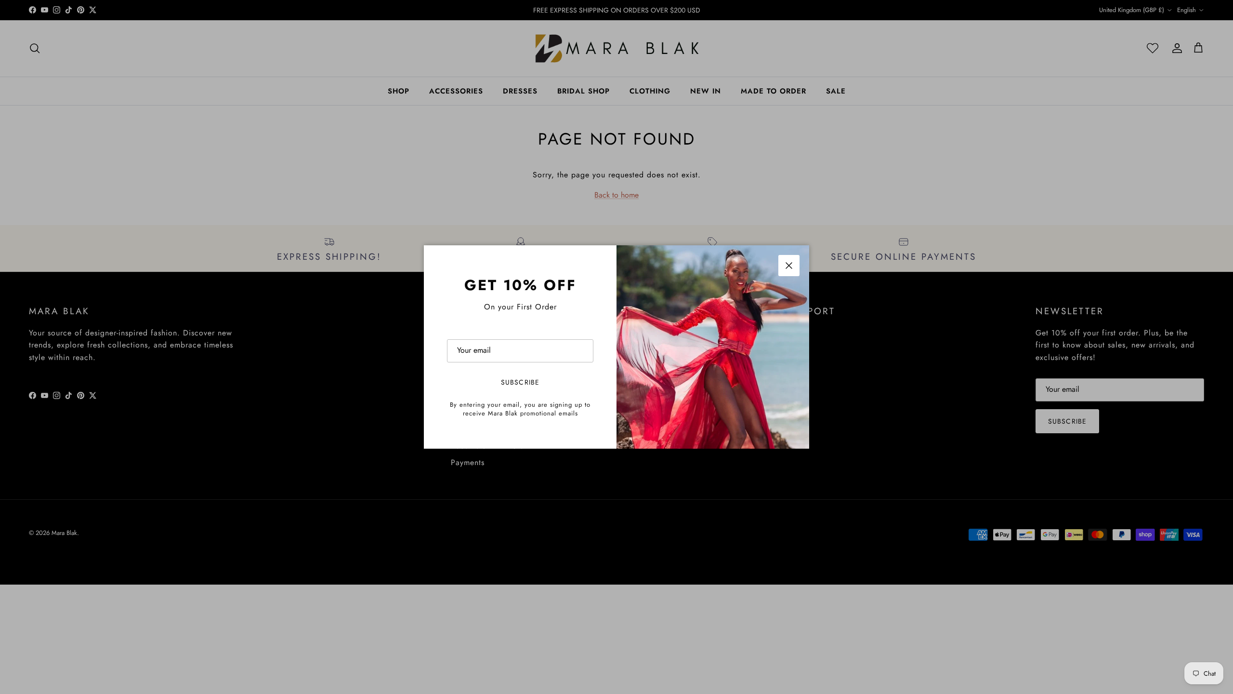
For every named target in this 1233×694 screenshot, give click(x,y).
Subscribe (520, 382)
